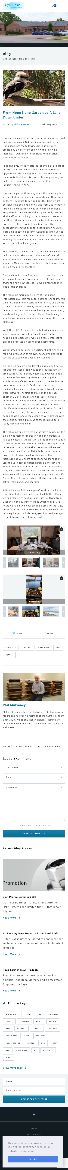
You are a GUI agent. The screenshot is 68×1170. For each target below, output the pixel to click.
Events (52, 1021)
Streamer (24, 1021)
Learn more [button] (26, 1151)
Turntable (53, 1014)
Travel (9, 655)
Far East (27, 648)
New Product (12, 1014)
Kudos (39, 1021)
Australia (11, 648)
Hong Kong (43, 648)
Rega (27, 1036)
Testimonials (34, 1134)
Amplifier (52, 1029)
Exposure (48, 1050)
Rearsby (37, 1029)
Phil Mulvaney (14, 705)
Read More (10, 917)
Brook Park (12, 1036)
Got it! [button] (33, 1159)
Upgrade (21, 1029)
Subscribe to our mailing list (35, 825)
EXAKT (55, 1043)
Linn (28, 1014)
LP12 (58, 648)
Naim (8, 1029)
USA (43, 1043)
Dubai (8, 1057)
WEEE (34, 1128)
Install (30, 1043)
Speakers (41, 1036)
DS (35, 1050)
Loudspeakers (13, 1043)
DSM (8, 1050)
